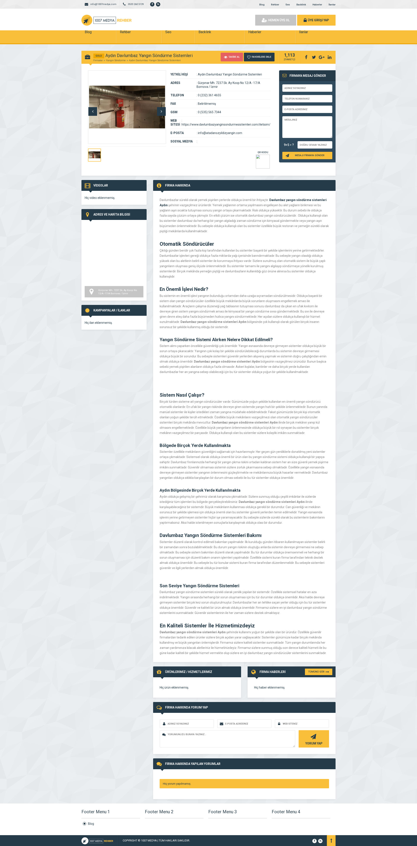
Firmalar (98, 60)
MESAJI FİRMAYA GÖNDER (309, 155)
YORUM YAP (314, 743)
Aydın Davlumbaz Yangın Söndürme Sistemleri (155, 60)
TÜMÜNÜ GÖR (316, 671)
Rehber (275, 4)
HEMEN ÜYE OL (279, 20)
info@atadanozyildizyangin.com (220, 133)
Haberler (317, 4)
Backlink (301, 4)
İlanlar (332, 4)
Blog (262, 4)
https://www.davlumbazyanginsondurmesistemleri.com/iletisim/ (226, 124)
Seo (288, 4)
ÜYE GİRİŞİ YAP (318, 20)
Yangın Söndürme (116, 60)
